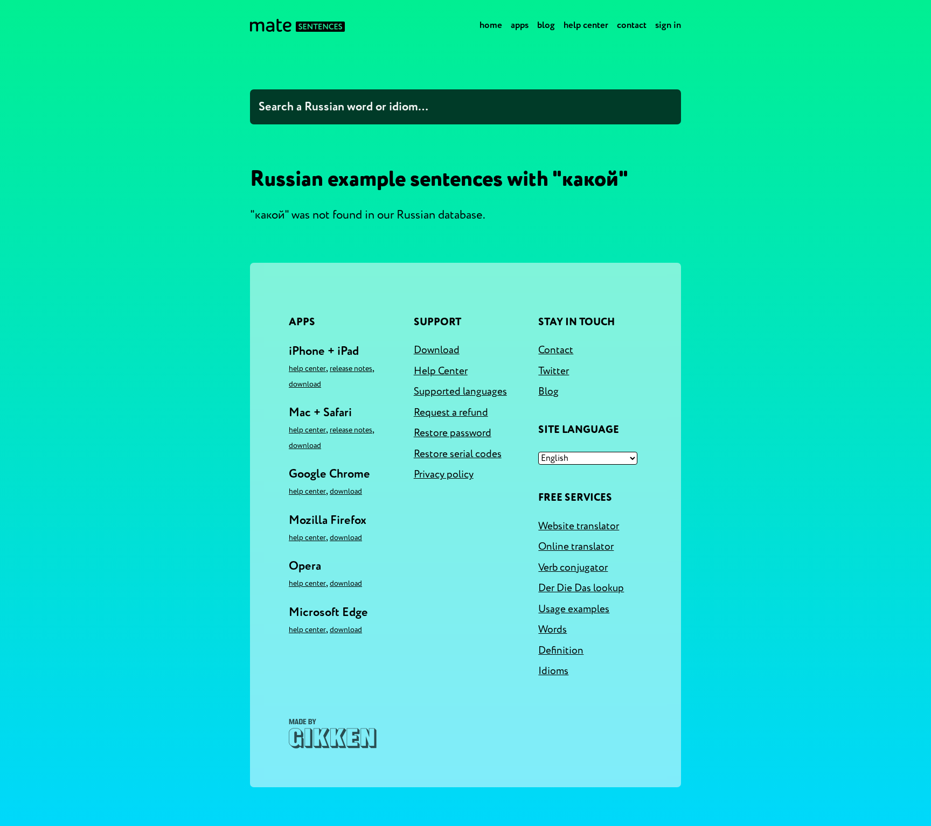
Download (305, 384)
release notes (351, 368)
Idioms (553, 670)
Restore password (452, 432)
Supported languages (460, 391)
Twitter (553, 371)
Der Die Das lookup (581, 588)
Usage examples (573, 609)
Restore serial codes (458, 453)
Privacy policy (444, 474)
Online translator (576, 546)
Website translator (578, 526)
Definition (560, 650)
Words (552, 629)
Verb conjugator (573, 567)
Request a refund (451, 412)
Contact (632, 25)
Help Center (586, 25)
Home (491, 25)
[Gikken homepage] (333, 733)
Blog (546, 25)
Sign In (668, 25)
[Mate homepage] (297, 25)
